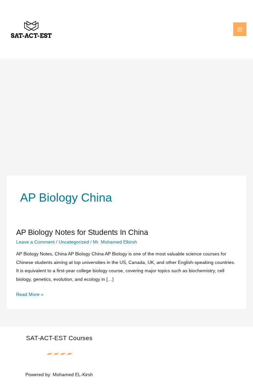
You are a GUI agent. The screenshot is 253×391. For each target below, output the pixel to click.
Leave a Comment (35, 242)
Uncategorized (74, 242)
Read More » (29, 295)
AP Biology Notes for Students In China (82, 232)
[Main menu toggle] (240, 29)
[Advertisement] (126, 108)
